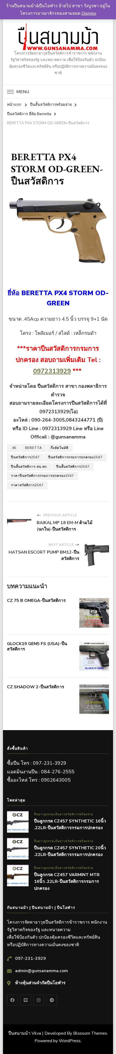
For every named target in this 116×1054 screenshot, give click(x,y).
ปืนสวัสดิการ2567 (25, 457)
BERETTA (33, 448)
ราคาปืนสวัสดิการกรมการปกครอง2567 (42, 476)
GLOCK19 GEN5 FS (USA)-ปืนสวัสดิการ (37, 646)
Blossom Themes (90, 1033)
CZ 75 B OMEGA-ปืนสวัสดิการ (36, 600)
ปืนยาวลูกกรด (44, 814)
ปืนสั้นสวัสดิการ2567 (73, 466)
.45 (13, 448)
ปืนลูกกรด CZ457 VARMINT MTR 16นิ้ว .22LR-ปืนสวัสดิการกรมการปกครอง (67, 881)
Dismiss (88, 13)
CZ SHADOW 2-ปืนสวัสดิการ (35, 687)
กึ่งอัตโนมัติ (60, 448)
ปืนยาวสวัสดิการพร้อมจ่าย (74, 814)
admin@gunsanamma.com (41, 971)
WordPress (70, 1041)
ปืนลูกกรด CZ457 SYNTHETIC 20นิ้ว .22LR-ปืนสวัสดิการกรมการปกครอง (70, 851)
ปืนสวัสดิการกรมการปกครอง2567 (75, 457)
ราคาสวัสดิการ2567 (27, 485)
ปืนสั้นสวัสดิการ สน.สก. (29, 466)
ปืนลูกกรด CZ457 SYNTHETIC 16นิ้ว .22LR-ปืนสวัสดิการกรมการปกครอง (70, 824)
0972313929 (52, 371)
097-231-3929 (30, 958)
